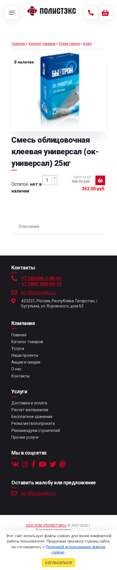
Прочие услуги (24, 437)
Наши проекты (24, 355)
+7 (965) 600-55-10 (41, 284)
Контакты (20, 376)
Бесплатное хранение (32, 416)
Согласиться (58, 563)
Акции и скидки (25, 362)
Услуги (17, 348)
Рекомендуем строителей (35, 430)
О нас (16, 369)
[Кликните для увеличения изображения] (58, 92)
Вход (77, 530)
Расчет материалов (29, 410)
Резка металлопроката (33, 423)
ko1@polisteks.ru (38, 292)
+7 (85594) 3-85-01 (41, 278)
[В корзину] (100, 180)
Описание (28, 226)
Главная (18, 335)
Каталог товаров (27, 341)
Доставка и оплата (29, 403)
